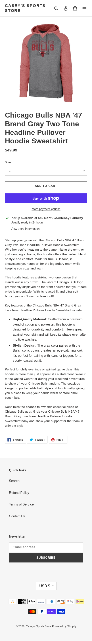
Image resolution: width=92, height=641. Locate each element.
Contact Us (17, 516)
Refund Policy (19, 492)
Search (14, 481)
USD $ (44, 586)
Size (8, 162)
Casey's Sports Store (25, 8)
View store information (25, 228)
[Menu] (84, 8)
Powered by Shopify (64, 626)
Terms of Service (21, 504)
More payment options (46, 209)
